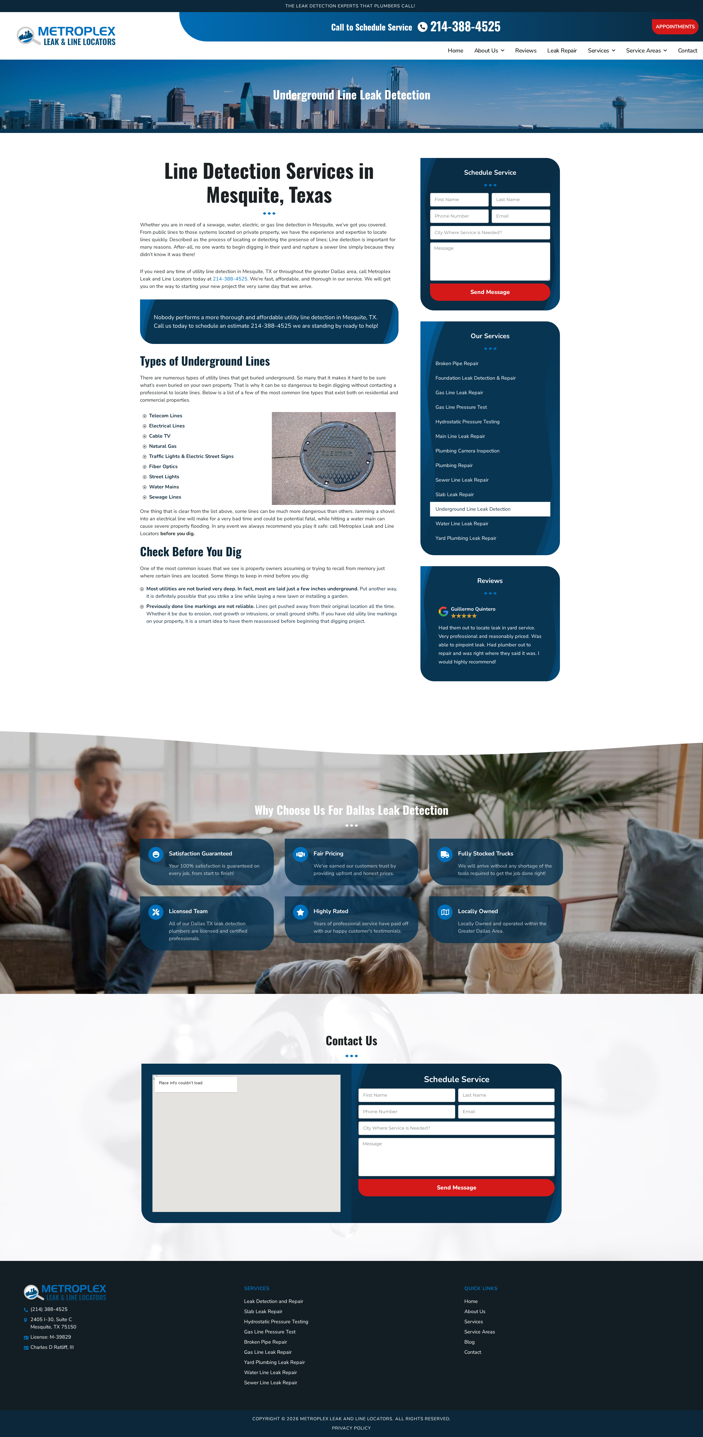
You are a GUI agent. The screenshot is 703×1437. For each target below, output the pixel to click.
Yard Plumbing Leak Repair (466, 538)
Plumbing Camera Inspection (468, 451)
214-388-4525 (465, 25)
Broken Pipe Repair (457, 363)
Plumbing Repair (454, 465)
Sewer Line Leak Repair (462, 480)
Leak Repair (562, 50)
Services (598, 50)
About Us (486, 50)
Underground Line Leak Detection (473, 509)
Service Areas (643, 50)
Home (455, 50)
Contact (688, 50)
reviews (525, 50)
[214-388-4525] (423, 27)
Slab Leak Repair (455, 494)
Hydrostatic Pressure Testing (468, 421)
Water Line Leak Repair (462, 523)
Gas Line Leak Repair (459, 392)
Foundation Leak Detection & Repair (476, 378)
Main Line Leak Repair (460, 436)
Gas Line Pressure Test (461, 407)
